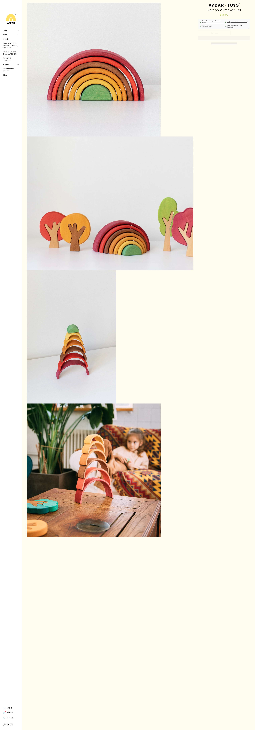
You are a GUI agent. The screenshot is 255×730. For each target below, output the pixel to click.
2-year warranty (207, 26)
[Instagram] (8, 725)
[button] (224, 43)
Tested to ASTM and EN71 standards (235, 26)
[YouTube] (11, 725)
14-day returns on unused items (237, 22)
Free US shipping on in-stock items (211, 21)
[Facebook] (4, 725)
